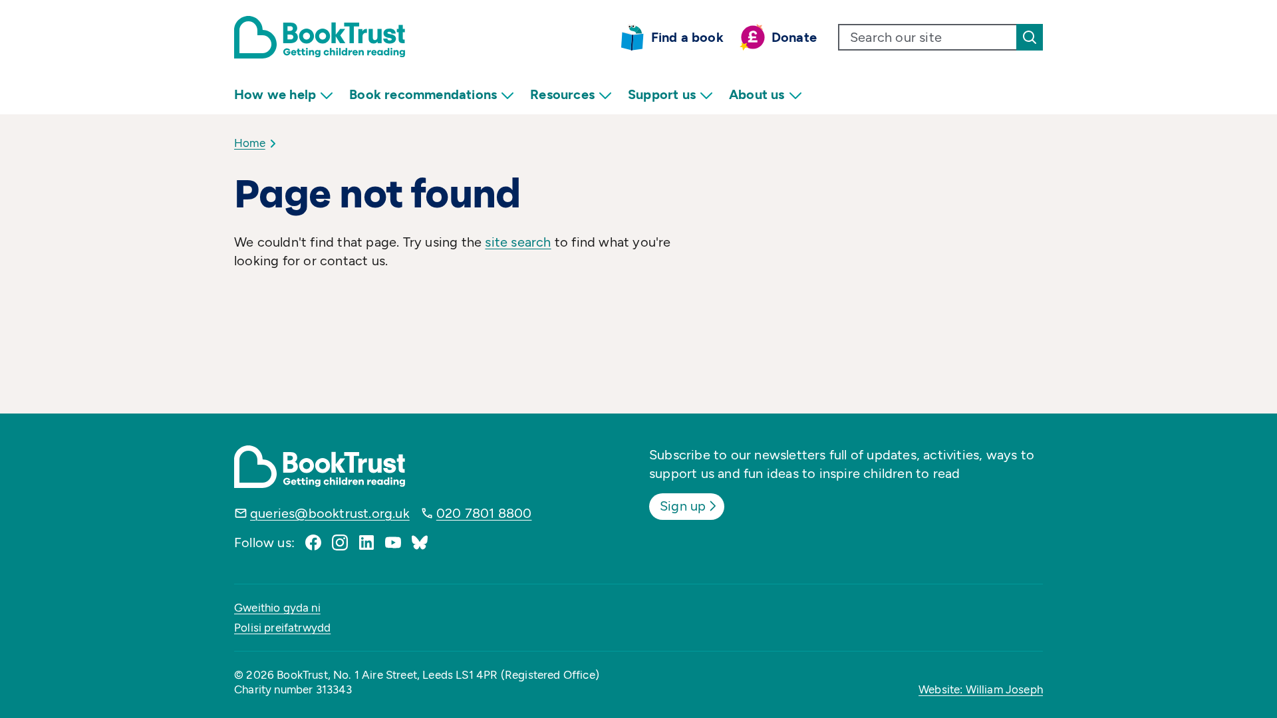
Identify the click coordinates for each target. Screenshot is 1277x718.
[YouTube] (393, 542)
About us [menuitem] (757, 94)
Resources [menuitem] (562, 94)
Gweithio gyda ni (277, 607)
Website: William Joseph (981, 689)
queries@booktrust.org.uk (330, 513)
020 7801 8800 (484, 513)
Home (249, 143)
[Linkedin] (366, 542)
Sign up (683, 506)
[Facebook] (313, 542)
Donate (794, 37)
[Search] (1029, 37)
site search (518, 242)
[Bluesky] (420, 542)
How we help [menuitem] (275, 94)
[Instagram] (340, 542)
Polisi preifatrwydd (282, 627)
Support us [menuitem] (662, 94)
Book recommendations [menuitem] (423, 94)
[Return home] (319, 37)
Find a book (687, 37)
